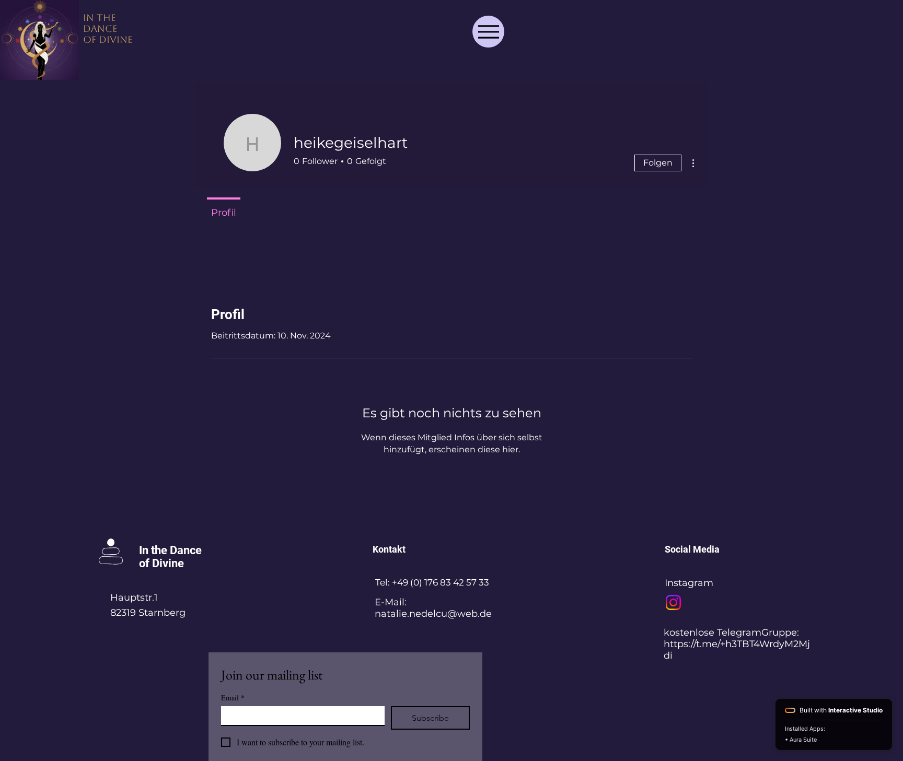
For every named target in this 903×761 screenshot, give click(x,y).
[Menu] (488, 32)
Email (233, 697)
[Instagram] (673, 602)
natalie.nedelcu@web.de (433, 613)
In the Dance (170, 550)
